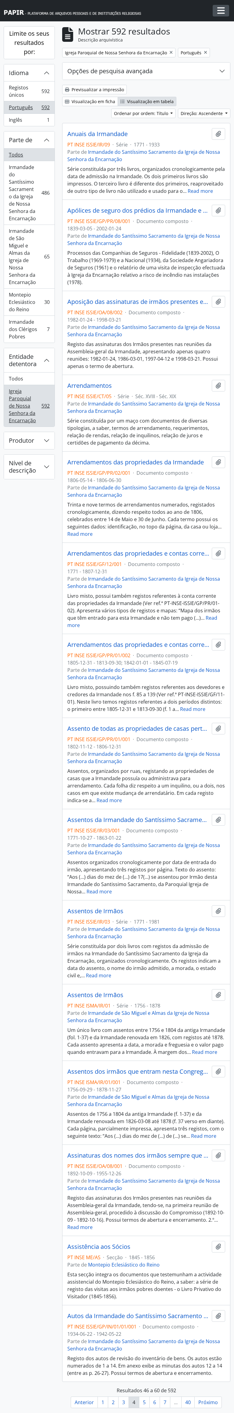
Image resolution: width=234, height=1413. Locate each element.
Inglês (29, 121)
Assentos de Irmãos (95, 911)
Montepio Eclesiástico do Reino (29, 302)
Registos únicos (29, 91)
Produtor (21, 440)
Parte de (20, 140)
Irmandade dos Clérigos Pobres (29, 329)
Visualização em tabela (150, 101)
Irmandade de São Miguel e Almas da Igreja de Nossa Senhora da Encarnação (29, 257)
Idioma (19, 73)
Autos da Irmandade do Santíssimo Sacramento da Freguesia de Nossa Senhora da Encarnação (138, 1316)
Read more (200, 191)
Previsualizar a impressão (97, 89)
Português (29, 109)
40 (188, 1402)
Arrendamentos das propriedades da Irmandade (135, 462)
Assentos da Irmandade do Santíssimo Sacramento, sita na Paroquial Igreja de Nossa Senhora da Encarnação (138, 820)
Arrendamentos (89, 385)
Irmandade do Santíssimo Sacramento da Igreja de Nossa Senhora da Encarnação (29, 193)
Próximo (208, 1402)
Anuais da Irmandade (97, 134)
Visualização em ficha (92, 101)
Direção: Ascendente (202, 113)
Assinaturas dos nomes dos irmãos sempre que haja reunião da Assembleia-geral (138, 1155)
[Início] (75, 11)
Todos (16, 154)
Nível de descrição (22, 466)
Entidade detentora (23, 360)
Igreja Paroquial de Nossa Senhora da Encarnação (29, 406)
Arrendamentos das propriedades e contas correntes (138, 553)
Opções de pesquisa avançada (110, 71)
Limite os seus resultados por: (29, 42)
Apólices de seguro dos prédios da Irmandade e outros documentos (138, 210)
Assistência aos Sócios (98, 1246)
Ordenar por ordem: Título (141, 113)
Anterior (84, 1402)
